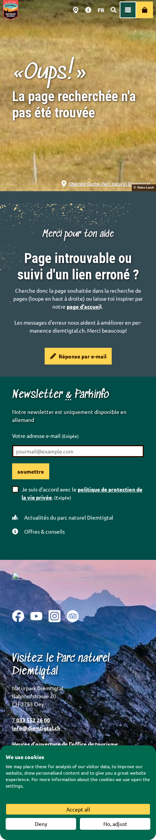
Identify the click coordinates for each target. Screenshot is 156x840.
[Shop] (144, 10)
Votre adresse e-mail (45, 435)
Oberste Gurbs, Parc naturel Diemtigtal (109, 184)
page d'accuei (83, 306)
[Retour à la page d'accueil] (10, 10)
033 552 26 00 (32, 719)
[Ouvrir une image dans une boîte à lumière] (52, 585)
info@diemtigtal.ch (36, 727)
